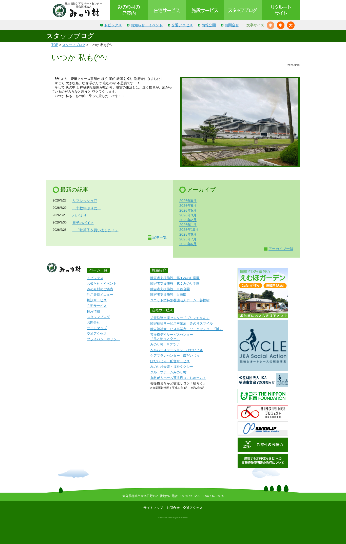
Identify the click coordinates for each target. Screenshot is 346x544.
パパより (79, 215)
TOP (54, 45)
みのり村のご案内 (100, 289)
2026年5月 (188, 210)
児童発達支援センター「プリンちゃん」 (179, 318)
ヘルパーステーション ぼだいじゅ (176, 350)
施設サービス (97, 300)
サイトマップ (97, 328)
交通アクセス (182, 25)
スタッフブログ (73, 45)
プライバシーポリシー (103, 339)
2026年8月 (188, 201)
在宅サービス (97, 306)
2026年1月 (188, 225)
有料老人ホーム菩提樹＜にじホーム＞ (178, 378)
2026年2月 (188, 220)
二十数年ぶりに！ (86, 208)
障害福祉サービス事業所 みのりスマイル (181, 323)
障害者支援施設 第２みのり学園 (175, 283)
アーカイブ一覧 (280, 249)
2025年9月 (188, 234)
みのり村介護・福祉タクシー (171, 367)
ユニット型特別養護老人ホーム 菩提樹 (179, 300)
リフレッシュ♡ (84, 201)
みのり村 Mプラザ (164, 344)
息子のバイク (83, 223)
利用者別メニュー (100, 295)
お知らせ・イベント (147, 25)
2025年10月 (189, 230)
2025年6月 (188, 244)
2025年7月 (188, 239)
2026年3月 (188, 215)
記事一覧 (159, 237)
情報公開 (209, 25)
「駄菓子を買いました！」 (95, 230)
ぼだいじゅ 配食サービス (170, 361)
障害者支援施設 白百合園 (170, 289)
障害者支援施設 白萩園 (168, 295)
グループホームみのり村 (168, 372)
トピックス (113, 25)
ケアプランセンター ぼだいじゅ (175, 355)
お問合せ (232, 25)
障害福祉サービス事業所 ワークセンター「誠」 (186, 329)
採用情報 (93, 311)
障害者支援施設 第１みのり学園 (175, 278)
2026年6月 (188, 205)
